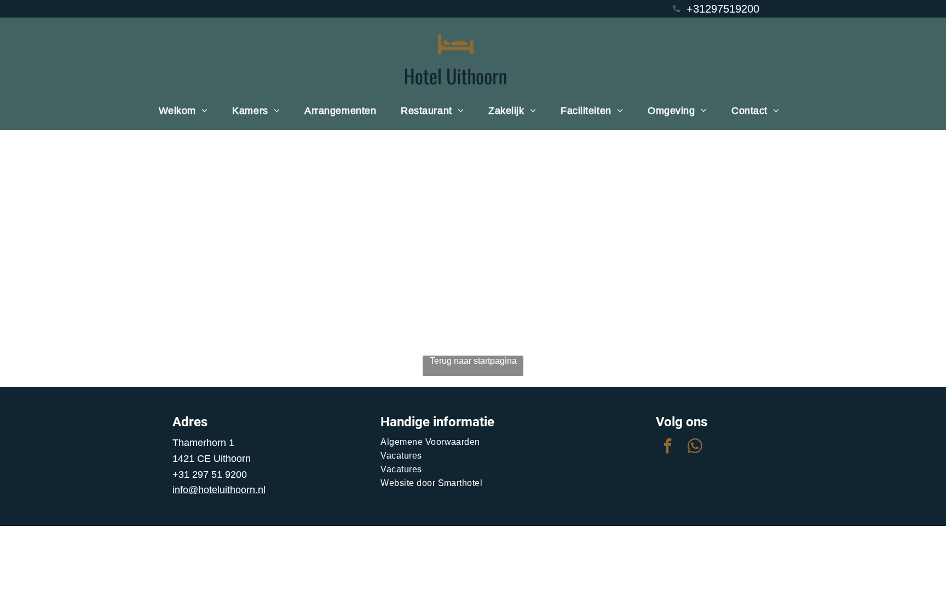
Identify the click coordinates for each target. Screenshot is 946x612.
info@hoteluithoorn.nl (219, 489)
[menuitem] (187, 110)
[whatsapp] (695, 447)
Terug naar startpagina (473, 360)
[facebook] (668, 447)
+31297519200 (723, 8)
